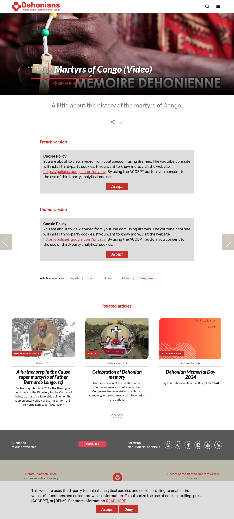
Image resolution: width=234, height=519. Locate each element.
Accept (117, 186)
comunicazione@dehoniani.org (41, 478)
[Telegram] (178, 445)
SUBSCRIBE (92, 443)
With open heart (70, 83)
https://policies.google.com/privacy (74, 171)
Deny (129, 509)
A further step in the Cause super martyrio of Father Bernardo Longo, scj (43, 377)
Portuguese (145, 278)
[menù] (218, 6)
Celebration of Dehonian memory (117, 374)
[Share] (113, 122)
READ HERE (116, 501)
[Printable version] (121, 122)
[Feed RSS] (218, 445)
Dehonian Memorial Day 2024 (190, 374)
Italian (126, 278)
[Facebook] (188, 445)
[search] (207, 6)
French (109, 278)
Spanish (92, 278)
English (74, 278)
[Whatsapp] (168, 445)
